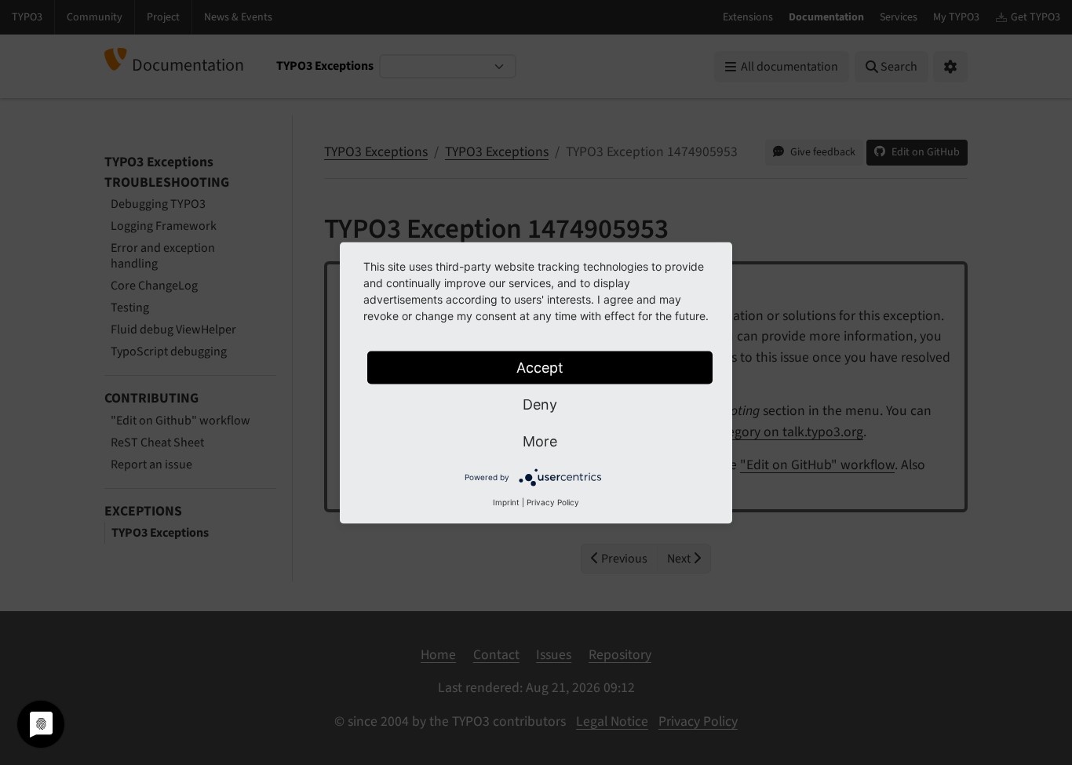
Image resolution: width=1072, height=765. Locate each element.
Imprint (506, 501)
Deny (540, 403)
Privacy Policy (553, 501)
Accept (539, 367)
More (540, 440)
